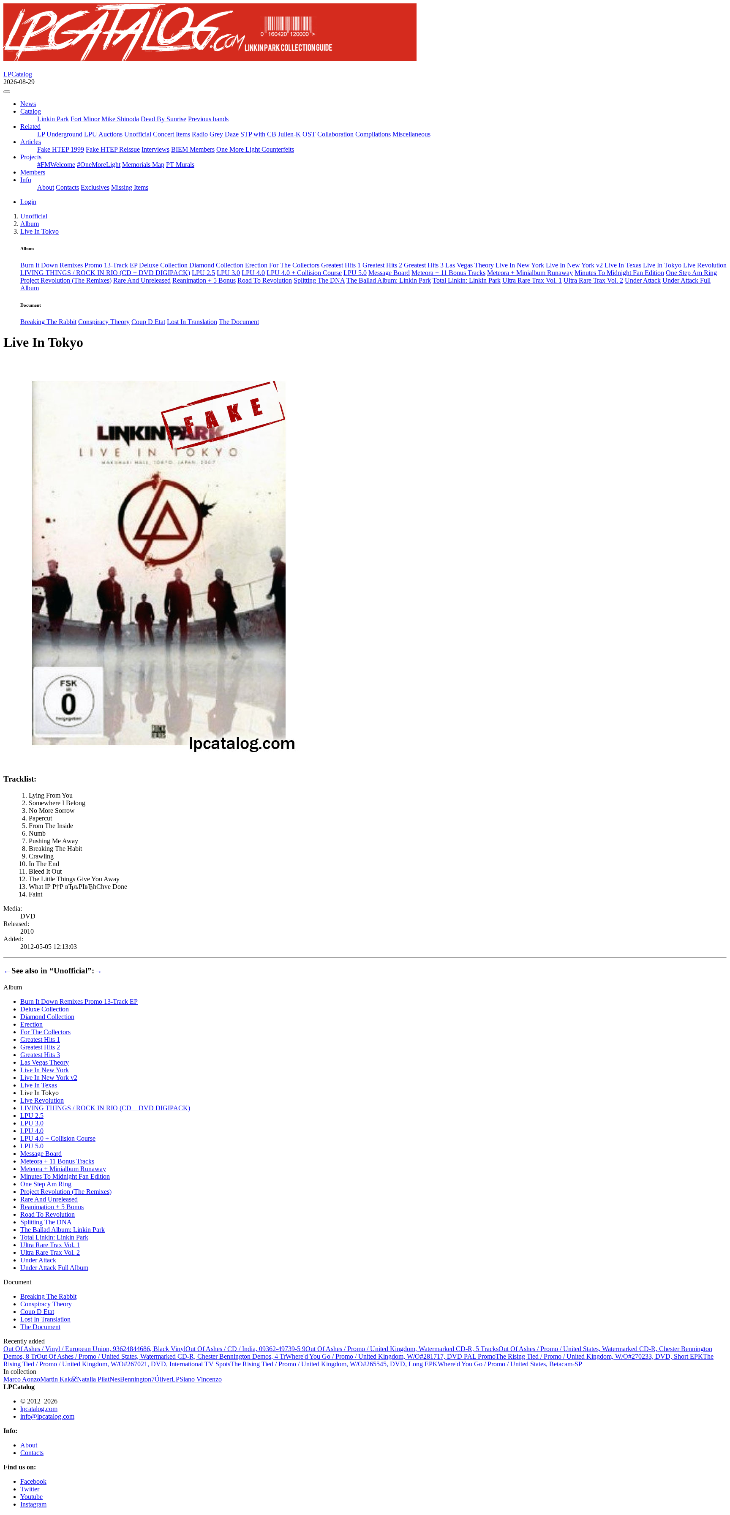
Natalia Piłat (93, 1379)
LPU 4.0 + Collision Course (304, 272)
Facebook (33, 1481)
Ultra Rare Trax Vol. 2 (593, 280)
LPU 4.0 (253, 272)
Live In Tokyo (662, 265)
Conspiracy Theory (104, 321)
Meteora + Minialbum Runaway (530, 272)
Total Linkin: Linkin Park (467, 280)
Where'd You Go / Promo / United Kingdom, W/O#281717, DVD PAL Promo (391, 1356)
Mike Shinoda (120, 119)
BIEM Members (193, 149)
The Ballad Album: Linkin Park (388, 280)
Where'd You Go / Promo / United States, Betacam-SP (510, 1364)
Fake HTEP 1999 (60, 149)
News (28, 103)
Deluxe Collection (163, 265)
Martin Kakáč (58, 1379)
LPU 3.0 (228, 272)
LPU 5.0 (355, 272)
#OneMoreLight (98, 164)
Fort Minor (85, 119)
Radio (200, 134)
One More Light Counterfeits (255, 149)
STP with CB (258, 134)
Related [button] (30, 126)
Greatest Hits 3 (424, 265)
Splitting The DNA (319, 280)
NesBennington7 (132, 1379)
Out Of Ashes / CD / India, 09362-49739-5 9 (245, 1348)
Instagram (33, 1504)
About (45, 187)
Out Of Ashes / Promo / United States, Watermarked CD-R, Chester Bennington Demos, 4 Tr (161, 1356)
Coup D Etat (148, 321)
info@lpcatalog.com (47, 1416)
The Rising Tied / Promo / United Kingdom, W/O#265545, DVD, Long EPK (334, 1364)
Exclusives (95, 187)
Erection (256, 265)
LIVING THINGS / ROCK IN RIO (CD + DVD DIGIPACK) (105, 272)
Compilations (373, 134)
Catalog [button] (30, 111)
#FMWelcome (56, 164)
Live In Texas (623, 265)
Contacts (67, 187)
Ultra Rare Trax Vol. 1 (532, 280)
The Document (239, 321)
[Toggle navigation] (6, 91)
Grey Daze (224, 134)
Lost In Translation (192, 321)
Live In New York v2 (574, 265)
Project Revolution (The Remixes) (66, 280)
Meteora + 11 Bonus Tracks (448, 272)
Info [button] (25, 179)
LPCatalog (17, 74)
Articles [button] (30, 141)
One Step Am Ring (691, 272)
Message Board (389, 272)
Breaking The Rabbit (48, 321)
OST (309, 134)
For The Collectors (294, 265)
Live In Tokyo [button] (39, 231)
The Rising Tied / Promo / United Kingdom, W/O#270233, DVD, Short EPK (599, 1356)
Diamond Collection (216, 265)
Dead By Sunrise (163, 119)
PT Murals (180, 164)
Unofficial (137, 134)
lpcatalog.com (38, 1408)
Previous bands (208, 119)
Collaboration (335, 134)
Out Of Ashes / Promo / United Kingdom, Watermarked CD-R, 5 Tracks (401, 1348)
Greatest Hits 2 (382, 265)
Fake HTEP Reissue (113, 149)
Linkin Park (53, 119)
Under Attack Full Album (54, 1267)
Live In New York (520, 265)
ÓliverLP (167, 1379)
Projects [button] (30, 157)
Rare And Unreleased (142, 280)
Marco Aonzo (21, 1379)
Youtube (31, 1496)
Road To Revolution (264, 280)
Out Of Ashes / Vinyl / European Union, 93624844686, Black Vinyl (94, 1348)
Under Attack (643, 280)
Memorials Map (143, 164)
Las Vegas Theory (469, 265)
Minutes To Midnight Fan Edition (619, 272)
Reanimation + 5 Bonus (204, 280)
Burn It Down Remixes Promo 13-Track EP (78, 265)
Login (28, 201)
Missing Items (129, 187)
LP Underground (59, 134)
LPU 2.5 (203, 272)
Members (32, 172)
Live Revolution (705, 265)
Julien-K (289, 134)
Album (29, 223)
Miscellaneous (411, 134)
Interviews (155, 149)
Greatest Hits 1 (341, 265)
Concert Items (171, 134)
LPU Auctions (103, 134)
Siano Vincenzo (201, 1379)
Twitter (29, 1489)
